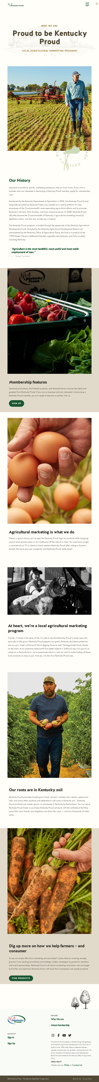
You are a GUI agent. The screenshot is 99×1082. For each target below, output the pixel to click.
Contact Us (77, 1065)
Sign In (10, 1037)
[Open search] (97, 4)
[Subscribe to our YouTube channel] (64, 1035)
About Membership (60, 1025)
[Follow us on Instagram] (53, 1035)
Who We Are (57, 1019)
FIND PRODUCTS (21, 978)
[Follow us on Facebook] (59, 1035)
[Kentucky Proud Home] (15, 4)
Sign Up (11, 1043)
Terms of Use (77, 1079)
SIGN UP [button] (16, 403)
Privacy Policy (87, 1079)
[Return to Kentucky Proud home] (16, 1019)
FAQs (66, 1065)
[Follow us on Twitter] (70, 1035)
